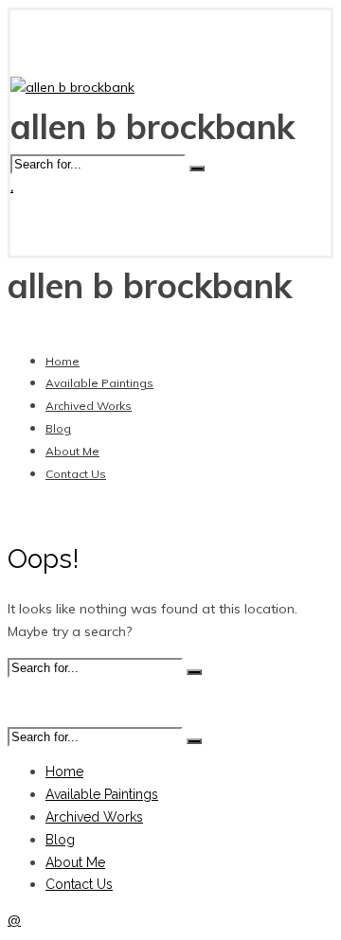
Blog (58, 428)
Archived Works (88, 406)
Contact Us (75, 474)
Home (62, 361)
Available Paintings (99, 383)
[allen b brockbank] (72, 87)
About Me (72, 451)
